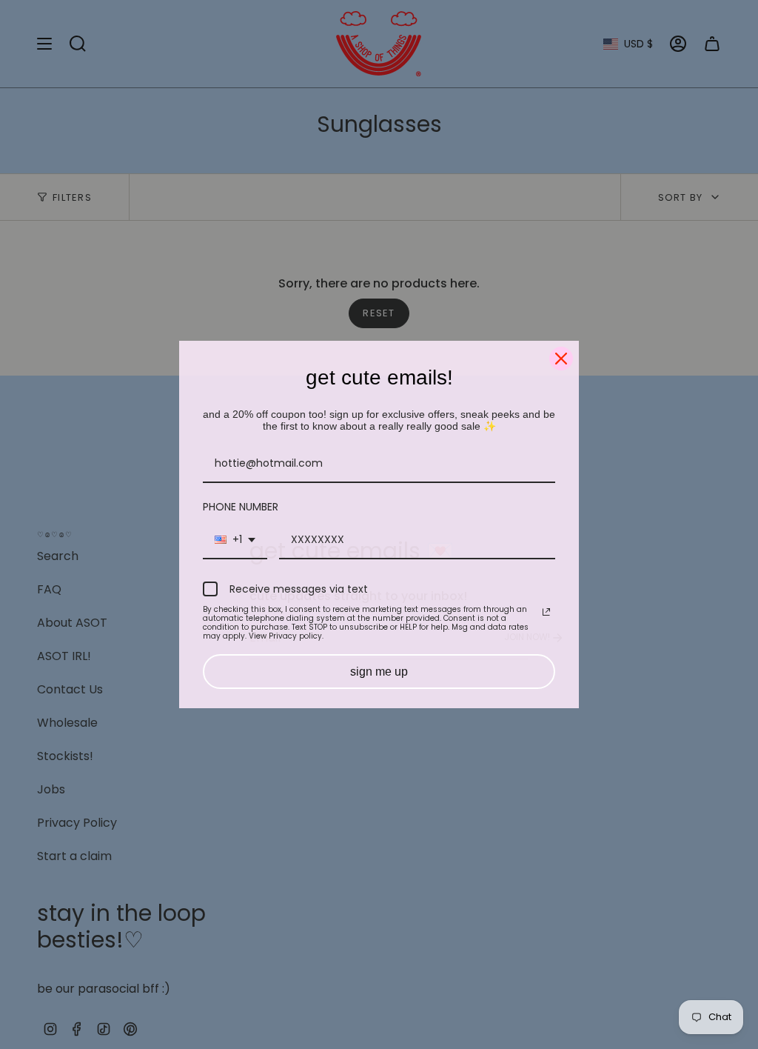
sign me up (379, 671)
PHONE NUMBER (240, 506)
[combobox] (235, 540)
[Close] (561, 358)
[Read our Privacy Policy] (546, 612)
